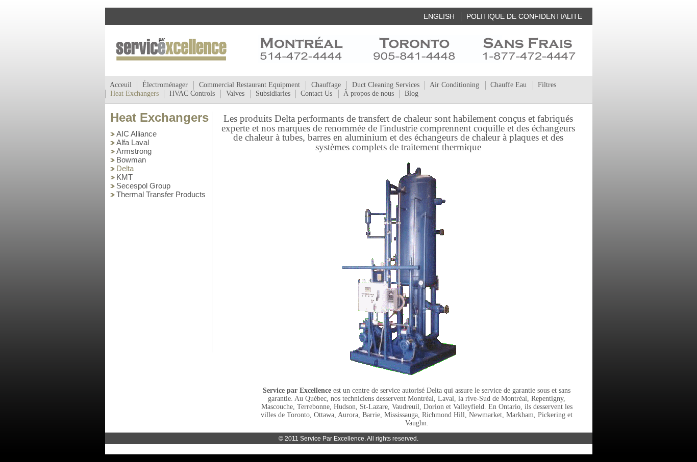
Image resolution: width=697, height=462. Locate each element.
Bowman (131, 160)
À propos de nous (368, 93)
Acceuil (121, 85)
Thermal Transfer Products (161, 194)
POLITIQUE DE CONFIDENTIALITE (524, 16)
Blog (411, 93)
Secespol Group (143, 185)
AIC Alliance (136, 134)
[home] (171, 49)
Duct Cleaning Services (385, 85)
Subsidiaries (273, 93)
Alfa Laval (132, 142)
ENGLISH (439, 16)
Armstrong (134, 151)
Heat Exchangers (159, 118)
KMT (124, 177)
